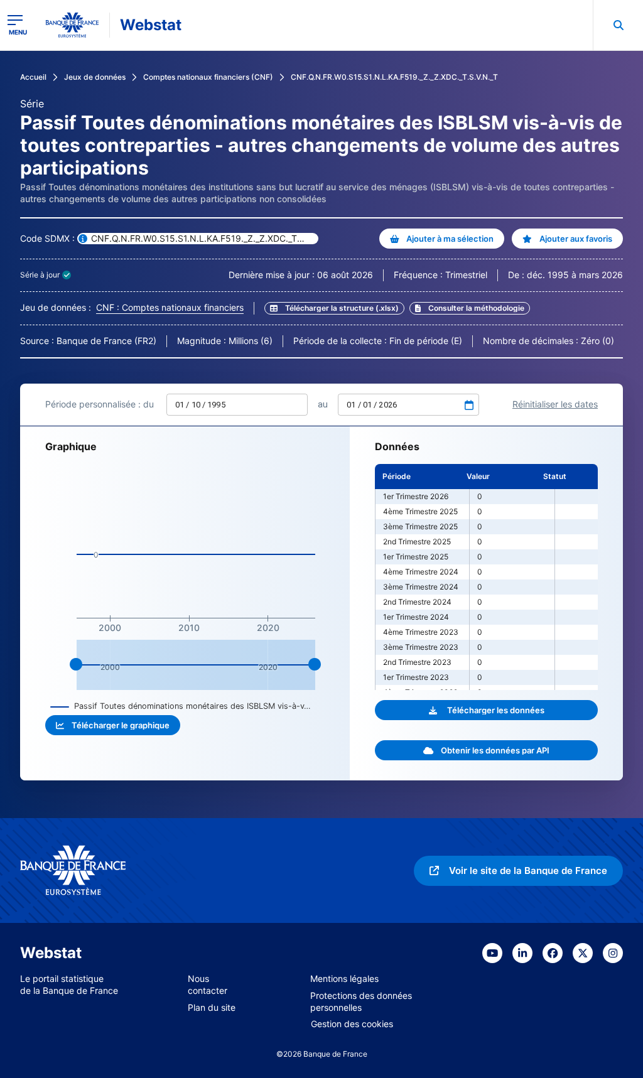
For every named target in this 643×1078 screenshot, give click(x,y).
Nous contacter (207, 984)
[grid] (486, 577)
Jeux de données (95, 77)
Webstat (150, 25)
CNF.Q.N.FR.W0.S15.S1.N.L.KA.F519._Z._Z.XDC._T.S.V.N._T (394, 77)
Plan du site (211, 1007)
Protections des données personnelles (361, 1001)
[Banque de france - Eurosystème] (72, 25)
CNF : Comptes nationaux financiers (170, 307)
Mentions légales (344, 978)
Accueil (33, 77)
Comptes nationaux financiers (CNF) (208, 77)
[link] (469, 308)
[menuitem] (618, 25)
